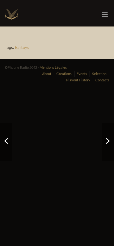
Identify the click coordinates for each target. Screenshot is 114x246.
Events (82, 74)
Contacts (102, 80)
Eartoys (22, 47)
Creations (64, 74)
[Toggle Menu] (104, 14)
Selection (99, 74)
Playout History (78, 80)
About (46, 74)
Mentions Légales (53, 67)
